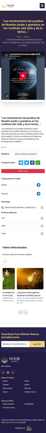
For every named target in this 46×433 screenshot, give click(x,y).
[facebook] (3, 372)
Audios (27, 385)
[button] (42, 5)
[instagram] (13, 372)
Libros (26, 381)
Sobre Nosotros (8, 404)
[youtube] (8, 372)
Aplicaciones (7, 388)
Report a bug (23, 171)
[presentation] (20, 312)
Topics (5, 392)
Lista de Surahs (9, 408)
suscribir (37, 344)
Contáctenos (29, 404)
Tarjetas (6, 385)
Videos (26, 37)
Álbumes (27, 388)
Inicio (19, 37)
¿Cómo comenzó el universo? (26, 154)
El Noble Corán (29, 392)
